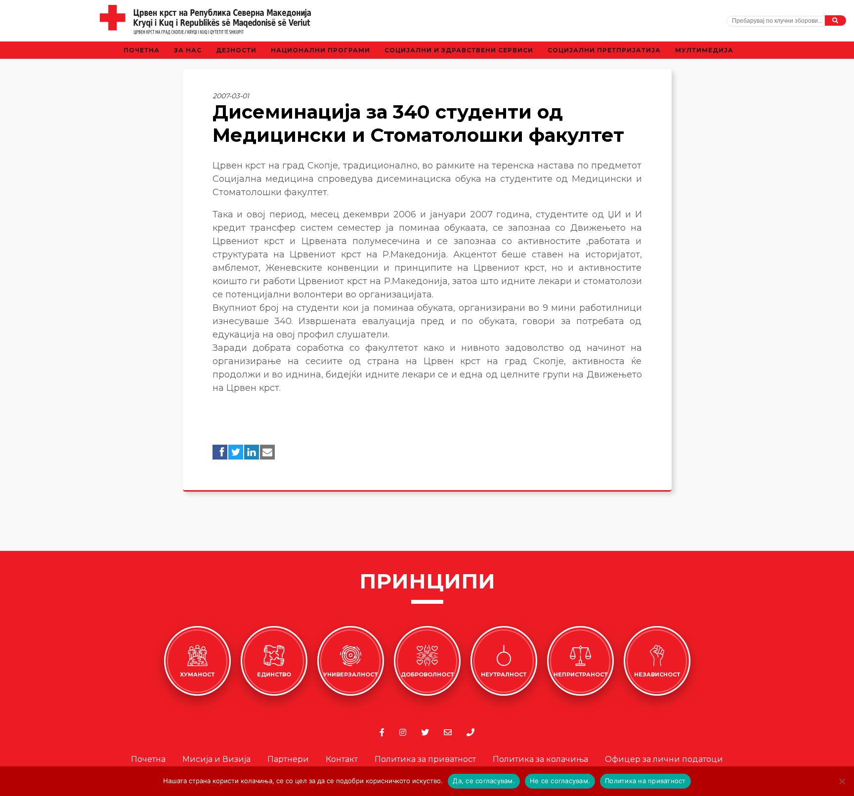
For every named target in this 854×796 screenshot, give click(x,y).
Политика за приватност (425, 759)
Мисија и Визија (216, 759)
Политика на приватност (645, 781)
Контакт (342, 759)
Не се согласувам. (560, 781)
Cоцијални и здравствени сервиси (458, 50)
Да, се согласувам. (484, 781)
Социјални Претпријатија (604, 50)
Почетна (142, 50)
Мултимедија (704, 50)
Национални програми (320, 50)
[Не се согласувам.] (842, 781)
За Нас (188, 50)
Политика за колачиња (540, 759)
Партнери (288, 759)
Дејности (236, 50)
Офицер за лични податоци (664, 759)
